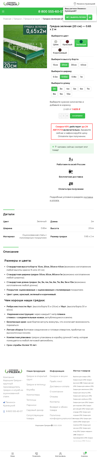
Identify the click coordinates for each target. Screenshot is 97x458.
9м (61, 94)
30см (74, 65)
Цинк (56, 44)
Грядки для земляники (83, 389)
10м (68, 94)
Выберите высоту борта (64, 59)
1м (81, 77)
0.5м (55, 77)
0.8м (73, 77)
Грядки (18, 19)
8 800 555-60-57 (51, 11)
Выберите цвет (60, 36)
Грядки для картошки (82, 396)
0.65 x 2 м (89, 236)
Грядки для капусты (82, 393)
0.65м (65, 77)
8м (54, 94)
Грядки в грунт (32, 19)
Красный (67, 44)
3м (61, 89)
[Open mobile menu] (3, 11)
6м (81, 89)
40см (83, 65)
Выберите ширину (61, 71)
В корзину (77, 116)
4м (67, 89)
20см (64, 65)
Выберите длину (60, 83)
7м (88, 89)
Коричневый (60, 53)
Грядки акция (79, 380)
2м (54, 89)
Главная (7, 19)
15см (55, 65)
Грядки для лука (80, 402)
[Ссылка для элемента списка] (13, 411)
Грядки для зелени (85, 386)
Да (90, 17)
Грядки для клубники (82, 399)
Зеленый (81, 44)
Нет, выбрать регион (76, 17)
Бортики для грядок (82, 376)
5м (74, 89)
